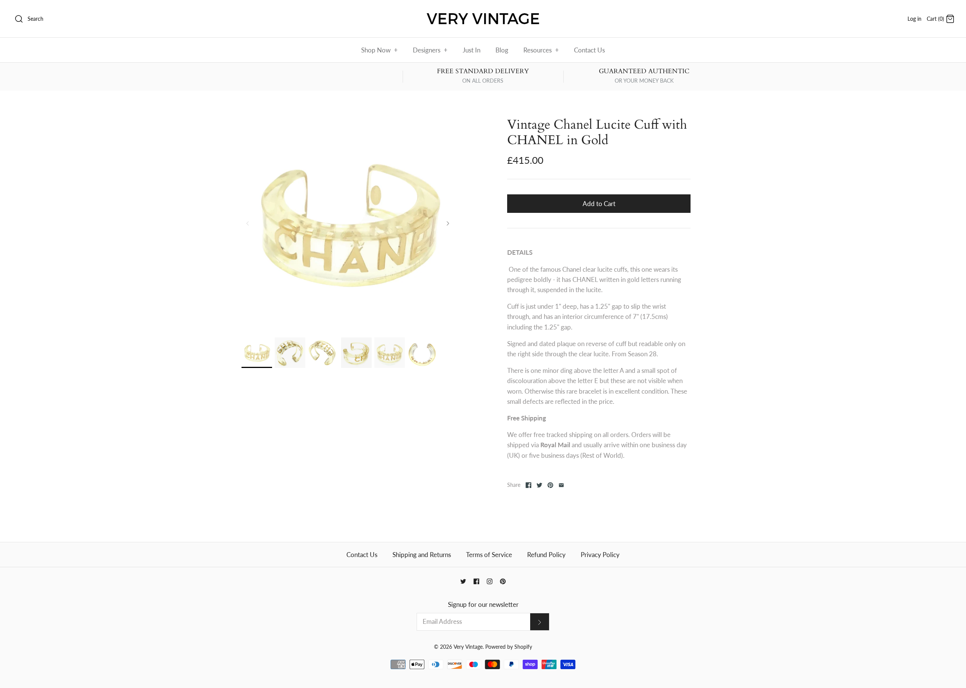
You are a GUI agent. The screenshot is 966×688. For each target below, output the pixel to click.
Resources (541, 50)
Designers (430, 50)
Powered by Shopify (508, 647)
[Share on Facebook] (528, 485)
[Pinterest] (503, 581)
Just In (471, 50)
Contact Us (589, 50)
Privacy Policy (600, 555)
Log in (914, 19)
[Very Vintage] (483, 13)
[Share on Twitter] (539, 485)
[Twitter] (463, 581)
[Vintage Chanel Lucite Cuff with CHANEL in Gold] (257, 352)
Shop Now (379, 50)
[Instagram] (489, 581)
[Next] (448, 223)
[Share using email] (561, 485)
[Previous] (248, 223)
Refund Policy (546, 555)
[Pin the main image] (550, 485)
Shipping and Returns (421, 555)
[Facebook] (476, 581)
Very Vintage (468, 647)
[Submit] (539, 621)
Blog (501, 50)
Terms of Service (489, 555)
